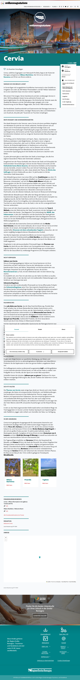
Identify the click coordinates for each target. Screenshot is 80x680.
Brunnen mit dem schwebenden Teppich (28, 230)
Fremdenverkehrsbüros (68, 104)
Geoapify (58, 581)
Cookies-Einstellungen (64, 661)
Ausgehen (64, 96)
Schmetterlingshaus (13, 287)
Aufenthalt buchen (40, 616)
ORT (75, 63)
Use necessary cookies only (17, 351)
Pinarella (27, 480)
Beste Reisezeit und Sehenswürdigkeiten (67, 87)
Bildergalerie (45, 643)
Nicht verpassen (66, 91)
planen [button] (54, 6)
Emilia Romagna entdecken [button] (32, 6)
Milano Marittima (26, 75)
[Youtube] (66, 6)
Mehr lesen (9, 485)
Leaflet (48, 581)
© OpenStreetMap (72, 581)
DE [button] (71, 6)
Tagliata (45, 480)
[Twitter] (63, 6)
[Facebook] (59, 6)
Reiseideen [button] (46, 6)
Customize (39, 351)
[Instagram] (61, 6)
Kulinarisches (65, 93)
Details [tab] (40, 329)
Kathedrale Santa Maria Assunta (16, 166)
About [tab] (63, 329)
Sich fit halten (65, 99)
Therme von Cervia (13, 390)
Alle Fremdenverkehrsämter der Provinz (14, 515)
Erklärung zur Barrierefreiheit (45, 661)
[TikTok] (67, 6)
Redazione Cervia (8, 523)
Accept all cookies (63, 351)
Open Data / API (63, 634)
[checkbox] (13, 69)
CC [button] (77, 50)
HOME (70, 63)
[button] (75, 6)
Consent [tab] (16, 329)
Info (7, 506)
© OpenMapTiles (64, 581)
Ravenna (7, 77)
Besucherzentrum (10, 272)
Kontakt (63, 643)
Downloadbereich (45, 634)
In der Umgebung (66, 102)
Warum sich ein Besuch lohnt (68, 83)
